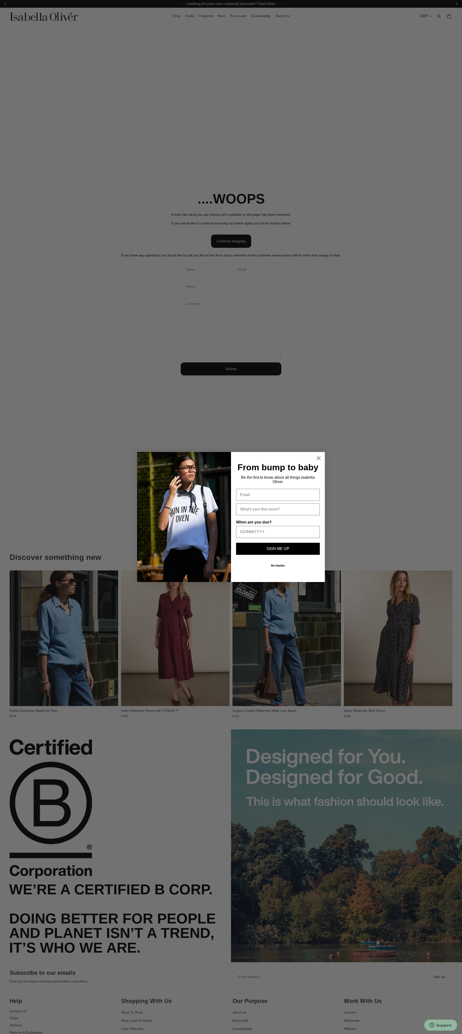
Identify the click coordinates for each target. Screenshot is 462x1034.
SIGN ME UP (278, 549)
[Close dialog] (318, 458)
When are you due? (254, 522)
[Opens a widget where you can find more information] (440, 1026)
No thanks (278, 565)
